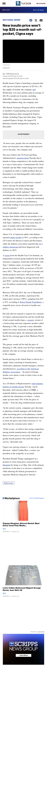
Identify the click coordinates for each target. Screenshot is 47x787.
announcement (23, 158)
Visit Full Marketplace (36, 498)
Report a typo (8, 483)
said (34, 89)
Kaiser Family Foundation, (31, 302)
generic (31, 320)
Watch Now (40, 3)
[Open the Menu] (4, 3)
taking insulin (15, 237)
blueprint (7, 465)
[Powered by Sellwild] (41, 632)
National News (11, 20)
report (7, 255)
